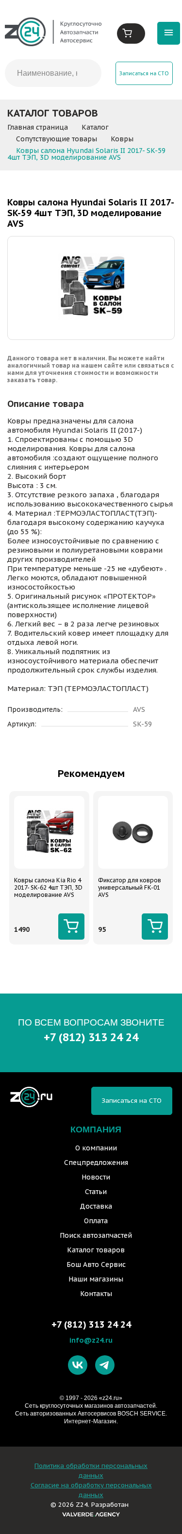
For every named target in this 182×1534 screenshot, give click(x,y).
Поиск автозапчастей (96, 1235)
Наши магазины (95, 1279)
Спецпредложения (96, 1162)
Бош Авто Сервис (96, 1264)
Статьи (96, 1191)
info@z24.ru (91, 1340)
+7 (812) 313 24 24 (91, 1037)
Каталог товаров (96, 1250)
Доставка (96, 1206)
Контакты (96, 1293)
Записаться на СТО (144, 73)
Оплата (96, 1220)
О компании (96, 1148)
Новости (96, 1177)
